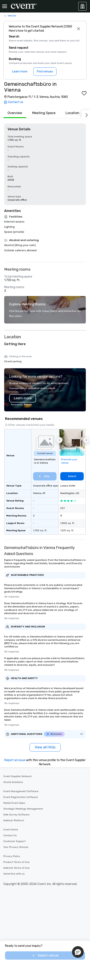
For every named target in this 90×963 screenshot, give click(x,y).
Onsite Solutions (13, 782)
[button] (59, 440)
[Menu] (4, 6)
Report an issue (14, 760)
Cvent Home (10, 829)
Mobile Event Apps (14, 802)
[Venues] (82, 6)
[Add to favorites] (84, 93)
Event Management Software (21, 791)
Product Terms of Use (16, 862)
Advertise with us (14, 873)
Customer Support (14, 841)
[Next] (86, 114)
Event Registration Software (20, 797)
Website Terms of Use (16, 867)
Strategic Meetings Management (23, 808)
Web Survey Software (16, 814)
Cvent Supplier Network (17, 776)
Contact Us (10, 835)
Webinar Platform (13, 820)
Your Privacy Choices (15, 847)
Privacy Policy (11, 856)
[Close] (78, 29)
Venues (12, 15)
